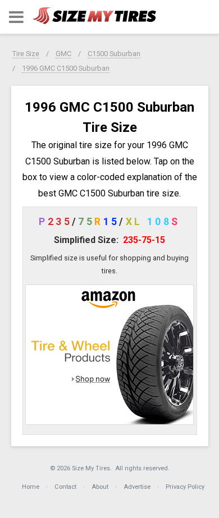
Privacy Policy (185, 487)
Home (30, 487)
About (100, 487)
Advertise (137, 487)
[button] (16, 17)
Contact (65, 487)
